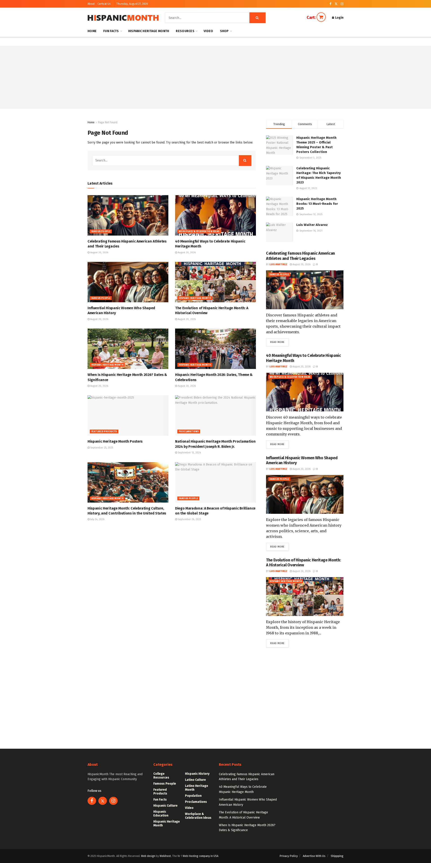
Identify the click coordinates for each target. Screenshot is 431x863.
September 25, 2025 (101, 447)
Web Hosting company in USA (200, 856)
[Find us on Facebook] (330, 4)
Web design (148, 856)
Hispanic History (197, 774)
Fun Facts (111, 31)
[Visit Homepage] (123, 18)
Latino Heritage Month (196, 788)
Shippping (337, 856)
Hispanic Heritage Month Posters (115, 441)
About (91, 3)
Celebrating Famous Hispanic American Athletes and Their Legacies (300, 256)
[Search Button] (257, 17)
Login (338, 18)
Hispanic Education (160, 813)
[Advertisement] (215, 77)
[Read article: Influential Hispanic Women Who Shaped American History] (128, 282)
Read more (279, 342)
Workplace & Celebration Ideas (199, 231)
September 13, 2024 (189, 452)
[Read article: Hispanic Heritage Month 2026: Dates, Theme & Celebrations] (215, 349)
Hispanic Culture (165, 806)
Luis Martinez (278, 264)
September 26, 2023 (189, 519)
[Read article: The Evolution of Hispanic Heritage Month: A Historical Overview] (215, 282)
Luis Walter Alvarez (312, 225)
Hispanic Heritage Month (148, 31)
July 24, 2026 (97, 519)
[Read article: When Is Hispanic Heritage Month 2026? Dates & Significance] (128, 349)
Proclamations (189, 431)
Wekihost (165, 856)
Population (193, 796)
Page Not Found (107, 122)
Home (92, 31)
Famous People (100, 231)
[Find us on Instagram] (342, 4)
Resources (185, 31)
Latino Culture (195, 780)
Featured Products (104, 431)
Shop (224, 31)
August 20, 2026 (99, 252)
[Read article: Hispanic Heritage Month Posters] (128, 415)
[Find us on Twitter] (336, 4)
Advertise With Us (314, 856)
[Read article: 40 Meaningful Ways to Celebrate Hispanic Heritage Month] (215, 215)
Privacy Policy (288, 856)
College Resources (161, 775)
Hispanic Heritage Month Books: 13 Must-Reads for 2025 (317, 203)
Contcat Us (104, 3)
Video (208, 31)
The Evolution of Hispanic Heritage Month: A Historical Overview (303, 563)
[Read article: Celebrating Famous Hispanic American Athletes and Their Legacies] (128, 215)
